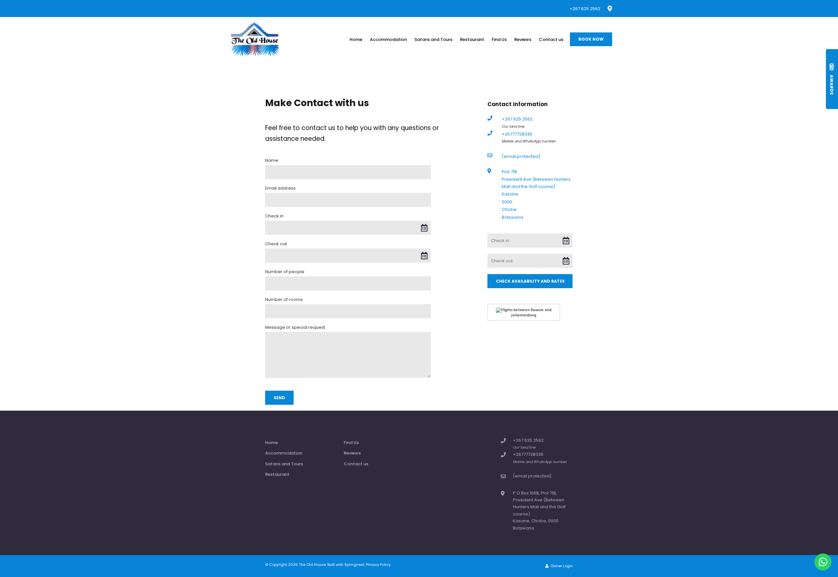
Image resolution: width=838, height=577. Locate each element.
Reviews (522, 39)
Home (356, 39)
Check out (276, 244)
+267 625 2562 (585, 9)
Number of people (284, 272)
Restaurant (472, 39)
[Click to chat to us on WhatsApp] (822, 561)
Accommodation (388, 39)
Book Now (591, 39)
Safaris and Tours (433, 39)
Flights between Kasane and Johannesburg (526, 312)
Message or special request (295, 327)
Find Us (499, 39)
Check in (274, 216)
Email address (280, 188)
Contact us (551, 39)
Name (271, 160)
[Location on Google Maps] (609, 8)
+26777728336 (517, 134)
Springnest (354, 564)
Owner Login (561, 565)
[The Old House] (255, 39)
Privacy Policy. (378, 564)
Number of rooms (284, 300)
